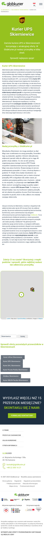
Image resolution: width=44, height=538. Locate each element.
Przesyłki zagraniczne (11, 435)
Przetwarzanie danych (27, 486)
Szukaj (22, 336)
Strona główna (7, 481)
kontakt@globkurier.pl (16, 465)
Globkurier (34, 215)
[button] (35, 4)
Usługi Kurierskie (9, 440)
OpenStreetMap (22, 318)
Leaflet (8, 318)
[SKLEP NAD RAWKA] (32, 289)
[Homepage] (17, 4)
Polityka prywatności (14, 483)
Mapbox (41, 318)
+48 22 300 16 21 (14, 468)
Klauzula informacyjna (30, 483)
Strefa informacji (9, 445)
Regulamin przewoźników (32, 481)
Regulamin (17, 481)
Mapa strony (13, 486)
